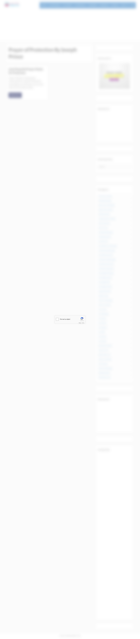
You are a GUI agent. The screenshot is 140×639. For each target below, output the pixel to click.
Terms (83, 322)
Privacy (80, 322)
